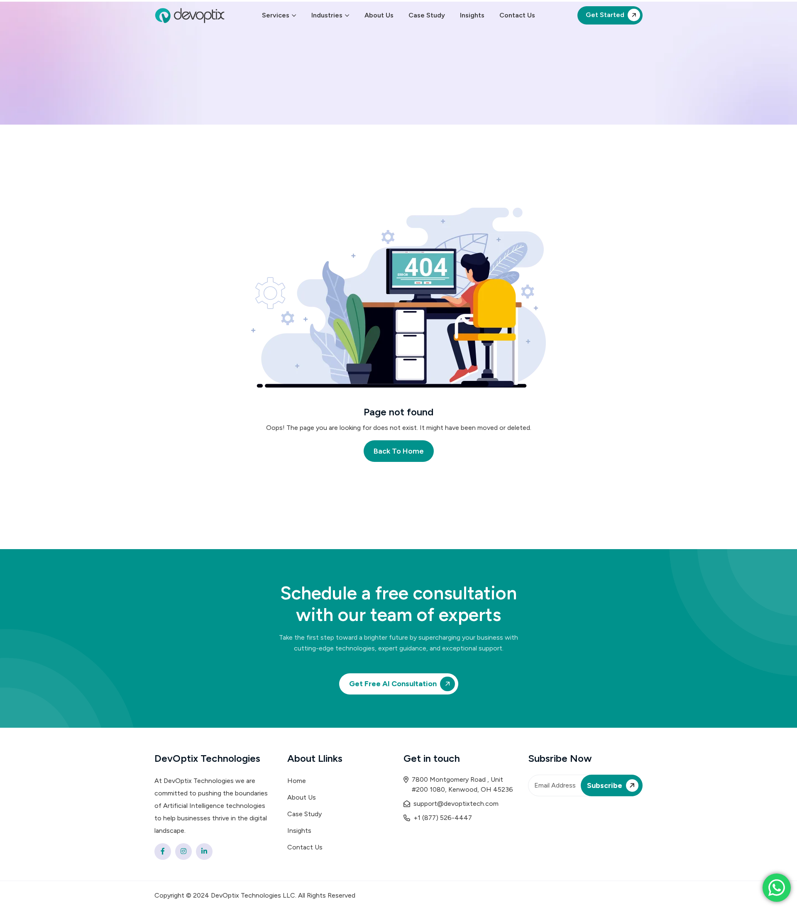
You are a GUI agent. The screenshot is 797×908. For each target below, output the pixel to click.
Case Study (426, 15)
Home (296, 781)
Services (275, 15)
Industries (326, 15)
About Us (379, 15)
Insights (472, 15)
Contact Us (517, 15)
